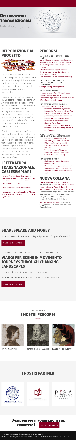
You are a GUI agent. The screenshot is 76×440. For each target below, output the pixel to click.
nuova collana (54, 178)
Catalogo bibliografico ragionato (51, 87)
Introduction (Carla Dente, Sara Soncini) (54, 106)
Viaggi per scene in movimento (53, 182)
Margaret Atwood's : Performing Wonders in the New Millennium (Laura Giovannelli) (56, 140)
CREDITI (40, 434)
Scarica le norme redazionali (49, 202)
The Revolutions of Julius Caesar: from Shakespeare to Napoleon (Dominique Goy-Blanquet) (58, 127)
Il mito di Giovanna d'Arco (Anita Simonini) (16, 188)
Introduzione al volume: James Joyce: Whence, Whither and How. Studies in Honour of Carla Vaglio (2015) (18, 194)
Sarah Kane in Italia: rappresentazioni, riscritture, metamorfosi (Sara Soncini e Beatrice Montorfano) (54, 71)
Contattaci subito (49, 425)
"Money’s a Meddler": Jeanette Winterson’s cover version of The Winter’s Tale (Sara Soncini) (56, 152)
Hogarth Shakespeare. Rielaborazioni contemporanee (54, 135)
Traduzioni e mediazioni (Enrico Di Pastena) (55, 77)
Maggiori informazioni (13, 243)
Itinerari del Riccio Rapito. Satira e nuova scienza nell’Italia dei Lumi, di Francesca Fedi (57, 187)
